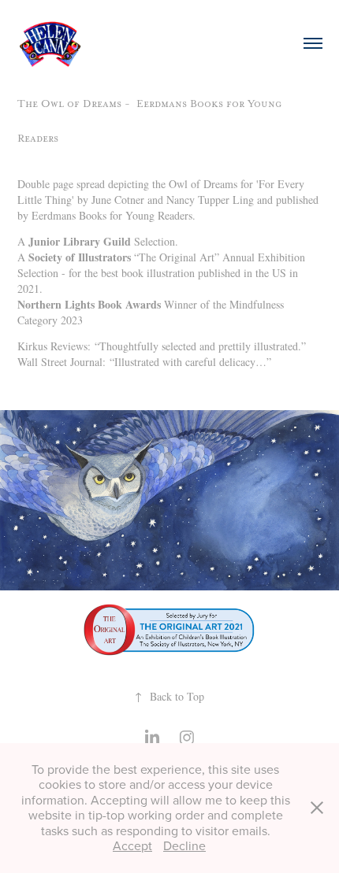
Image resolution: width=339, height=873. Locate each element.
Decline (184, 845)
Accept (132, 845)
